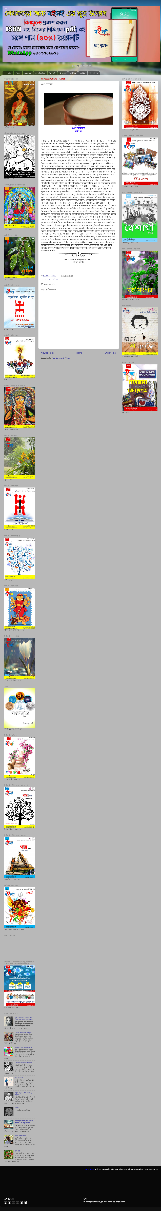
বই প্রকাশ (62, 73)
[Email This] (62, 276)
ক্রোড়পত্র (28, 73)
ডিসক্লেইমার (94, 73)
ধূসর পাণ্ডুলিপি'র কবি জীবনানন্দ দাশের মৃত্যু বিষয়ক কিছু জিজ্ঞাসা (24, 1018)
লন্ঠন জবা (17, 1151)
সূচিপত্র (17, 73)
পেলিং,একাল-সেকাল (20, 1136)
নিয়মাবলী (52, 73)
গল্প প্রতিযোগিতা (40, 73)
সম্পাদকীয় (8, 73)
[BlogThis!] (65, 276)
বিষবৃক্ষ (16, 1108)
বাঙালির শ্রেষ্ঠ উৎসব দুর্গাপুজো (23, 1032)
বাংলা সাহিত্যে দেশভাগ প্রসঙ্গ (23, 1063)
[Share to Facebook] (69, 276)
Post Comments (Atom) (61, 358)
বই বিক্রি (73, 73)
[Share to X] (67, 276)
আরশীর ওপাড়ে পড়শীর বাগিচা (23, 1047)
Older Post (110, 352)
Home (79, 352)
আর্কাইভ (82, 73)
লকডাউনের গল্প (19, 1078)
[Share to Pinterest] (72, 276)
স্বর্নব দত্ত (55, 279)
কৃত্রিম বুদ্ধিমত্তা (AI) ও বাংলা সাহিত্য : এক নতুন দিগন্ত (24, 1122)
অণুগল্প (49, 279)
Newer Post (47, 352)
